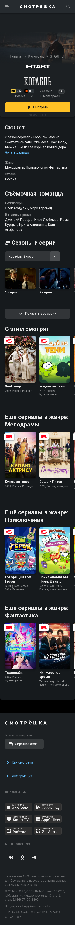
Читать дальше (17, 152)
